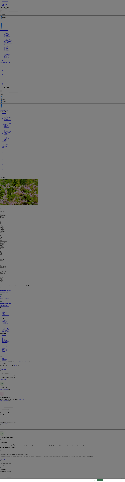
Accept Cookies (100, 480)
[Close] (123, 480)
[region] (62, 480)
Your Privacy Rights (92, 480)
